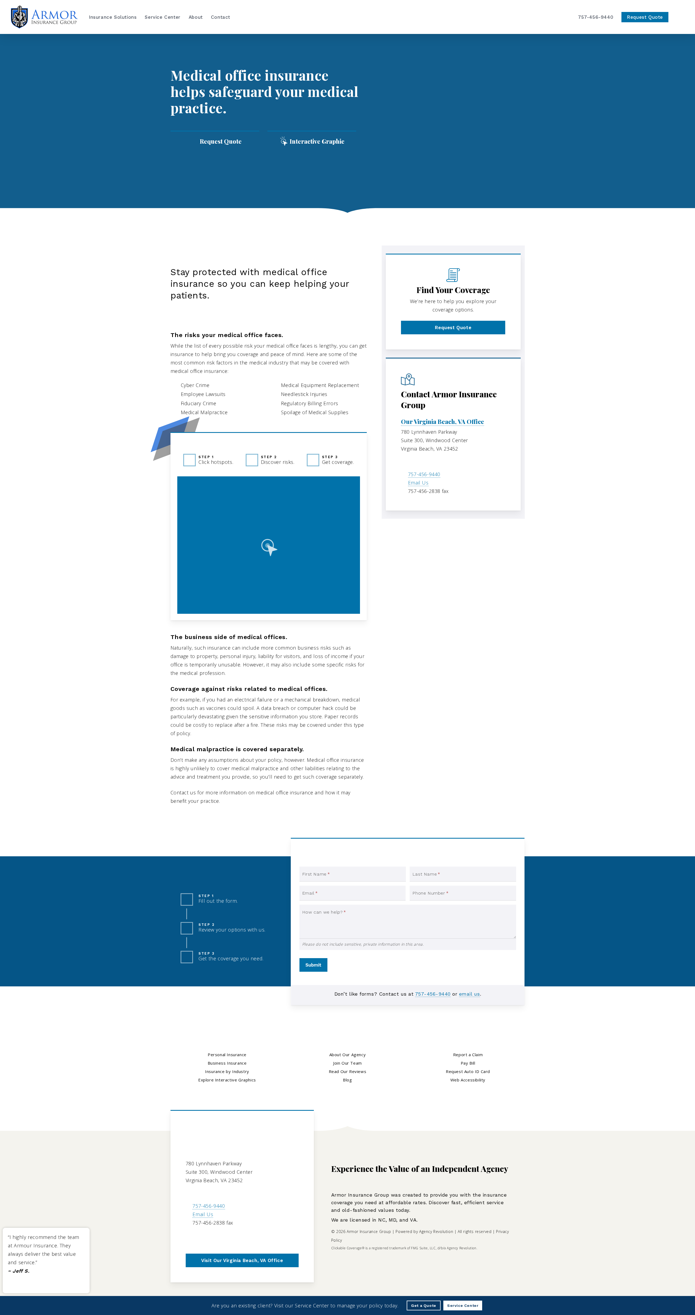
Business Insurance (213, 255)
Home (177, 255)
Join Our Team (347, 1063)
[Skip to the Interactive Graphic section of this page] (311, 141)
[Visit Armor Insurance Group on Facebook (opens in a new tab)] (202, 1238)
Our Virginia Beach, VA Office (442, 421)
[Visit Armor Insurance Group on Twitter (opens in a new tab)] (191, 1238)
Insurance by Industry (268, 255)
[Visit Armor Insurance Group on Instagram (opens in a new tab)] (225, 1238)
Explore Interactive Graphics (227, 1080)
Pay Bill (468, 1063)
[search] (681, 17)
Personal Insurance (227, 1054)
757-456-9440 (424, 474)
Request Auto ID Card (468, 1071)
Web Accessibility (467, 1080)
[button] (453, 327)
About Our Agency (347, 1054)
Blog (347, 1080)
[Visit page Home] (44, 17)
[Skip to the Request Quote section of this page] (214, 141)
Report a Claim (468, 1054)
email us (469, 994)
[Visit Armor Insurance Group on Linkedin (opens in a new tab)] (213, 1238)
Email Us (418, 482)
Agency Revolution (436, 1231)
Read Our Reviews (348, 1071)
